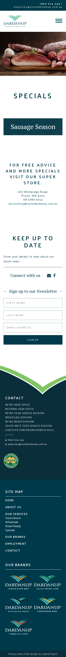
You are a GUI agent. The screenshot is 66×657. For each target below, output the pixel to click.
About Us (13, 506)
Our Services (16, 513)
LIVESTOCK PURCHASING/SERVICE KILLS (29, 430)
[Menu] (58, 21)
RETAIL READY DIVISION (19, 421)
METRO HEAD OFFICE (17, 405)
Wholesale (11, 521)
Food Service (13, 517)
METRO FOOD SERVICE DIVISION (24, 413)
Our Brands (15, 536)
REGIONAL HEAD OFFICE (19, 409)
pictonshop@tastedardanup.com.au (33, 203)
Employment (15, 543)
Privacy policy (15, 653)
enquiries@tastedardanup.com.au (38, 7)
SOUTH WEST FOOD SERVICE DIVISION (28, 426)
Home (9, 500)
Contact (12, 550)
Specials (10, 530)
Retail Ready (13, 525)
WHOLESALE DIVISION (18, 417)
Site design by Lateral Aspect (42, 653)
